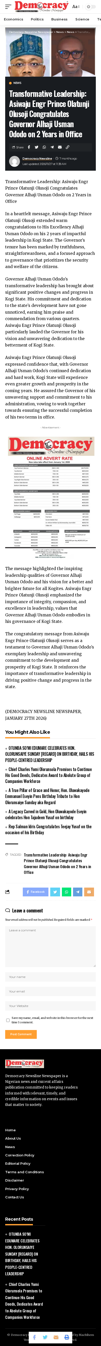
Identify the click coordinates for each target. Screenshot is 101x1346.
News (17, 83)
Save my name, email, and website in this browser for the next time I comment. (52, 1020)
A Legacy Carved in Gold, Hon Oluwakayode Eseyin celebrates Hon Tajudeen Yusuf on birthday (45, 814)
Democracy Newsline (37, 158)
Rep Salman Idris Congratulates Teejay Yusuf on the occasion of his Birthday (48, 829)
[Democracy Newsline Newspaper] (42, 7)
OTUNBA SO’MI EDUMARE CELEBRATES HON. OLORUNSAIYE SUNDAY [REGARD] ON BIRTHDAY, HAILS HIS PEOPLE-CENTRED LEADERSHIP (49, 754)
